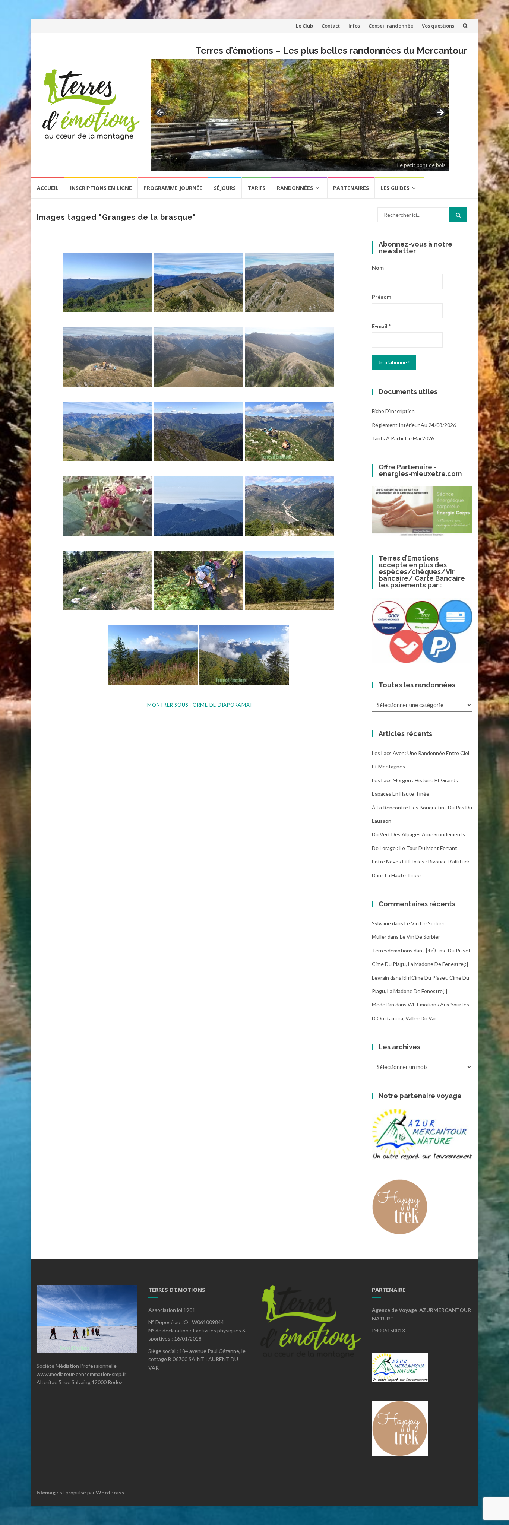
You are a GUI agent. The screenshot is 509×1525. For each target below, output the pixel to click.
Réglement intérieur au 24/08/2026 (414, 425)
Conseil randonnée (391, 25)
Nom (378, 267)
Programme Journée (172, 187)
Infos (354, 25)
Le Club (304, 25)
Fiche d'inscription (393, 411)
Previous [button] (160, 113)
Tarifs (256, 187)
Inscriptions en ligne (101, 187)
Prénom (381, 297)
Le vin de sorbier (424, 923)
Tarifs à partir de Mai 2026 (403, 438)
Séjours (225, 187)
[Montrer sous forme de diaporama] (199, 705)
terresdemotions (392, 950)
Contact (331, 25)
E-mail (381, 326)
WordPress (110, 1492)
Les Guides (395, 187)
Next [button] (440, 112)
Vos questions (438, 25)
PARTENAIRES (351, 187)
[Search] (458, 214)
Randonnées (295, 187)
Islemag (46, 1492)
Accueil (48, 187)
